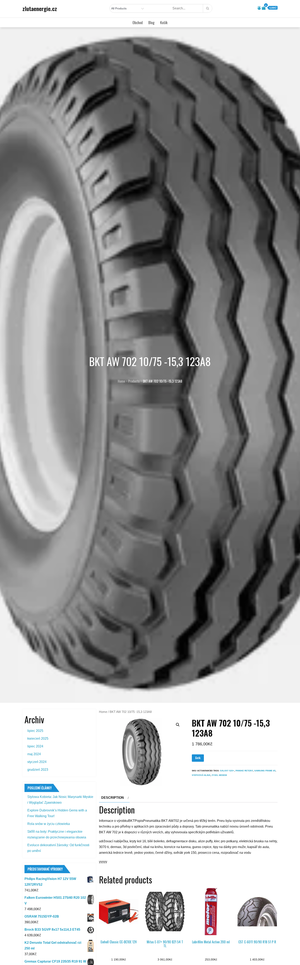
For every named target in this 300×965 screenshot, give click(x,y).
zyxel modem (219, 775)
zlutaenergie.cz (39, 8)
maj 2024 (34, 754)
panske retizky (244, 771)
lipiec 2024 (35, 746)
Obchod (137, 22)
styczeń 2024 (37, 762)
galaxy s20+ (227, 771)
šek (198, 758)
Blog (151, 22)
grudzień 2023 (37, 769)
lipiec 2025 (35, 730)
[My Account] (259, 8)
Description (112, 797)
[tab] (114, 797)
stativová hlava (201, 775)
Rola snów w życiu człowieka (48, 824)
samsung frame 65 (265, 771)
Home (103, 711)
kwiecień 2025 (37, 738)
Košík (164, 22)
